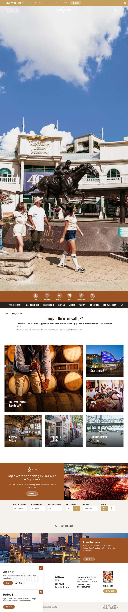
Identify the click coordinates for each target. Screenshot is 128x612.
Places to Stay (59, 299)
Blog (35, 299)
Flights (69, 299)
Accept (8, 583)
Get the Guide (110, 591)
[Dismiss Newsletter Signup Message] (41, 592)
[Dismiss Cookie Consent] (41, 568)
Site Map (54, 607)
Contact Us (59, 576)
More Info (76, 3)
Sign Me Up (89, 559)
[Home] (64, 10)
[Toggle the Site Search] (115, 10)
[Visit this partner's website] (110, 607)
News (92, 299)
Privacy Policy (47, 607)
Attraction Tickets (81, 299)
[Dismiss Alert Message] (125, 3)
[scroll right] (126, 305)
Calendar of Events (47, 299)
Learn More (32, 493)
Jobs (57, 580)
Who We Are (59, 583)
